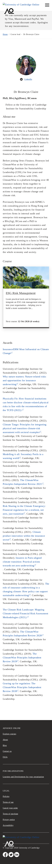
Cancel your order (10, 808)
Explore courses (9, 734)
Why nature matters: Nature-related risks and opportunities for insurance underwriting (24, 380)
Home (5, 34)
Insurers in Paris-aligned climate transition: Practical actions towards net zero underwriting (22, 561)
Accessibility (8, 825)
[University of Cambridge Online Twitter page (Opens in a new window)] (11, 854)
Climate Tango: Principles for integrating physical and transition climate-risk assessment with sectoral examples (24, 428)
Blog (5, 745)
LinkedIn (28, 79)
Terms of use (8, 802)
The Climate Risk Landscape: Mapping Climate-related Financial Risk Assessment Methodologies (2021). (25, 613)
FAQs (5, 757)
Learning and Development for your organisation (23, 777)
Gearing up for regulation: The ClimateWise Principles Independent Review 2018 (22, 687)
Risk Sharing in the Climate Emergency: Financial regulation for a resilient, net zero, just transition (24, 510)
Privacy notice (9, 820)
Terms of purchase (10, 814)
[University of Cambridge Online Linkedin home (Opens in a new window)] (16, 854)
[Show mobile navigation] (47, 5)
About (5, 740)
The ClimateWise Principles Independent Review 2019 (22, 657)
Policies (6, 796)
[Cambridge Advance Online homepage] (24, 5)
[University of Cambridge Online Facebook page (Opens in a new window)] (5, 854)
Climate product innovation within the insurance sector (24, 536)
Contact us (7, 751)
